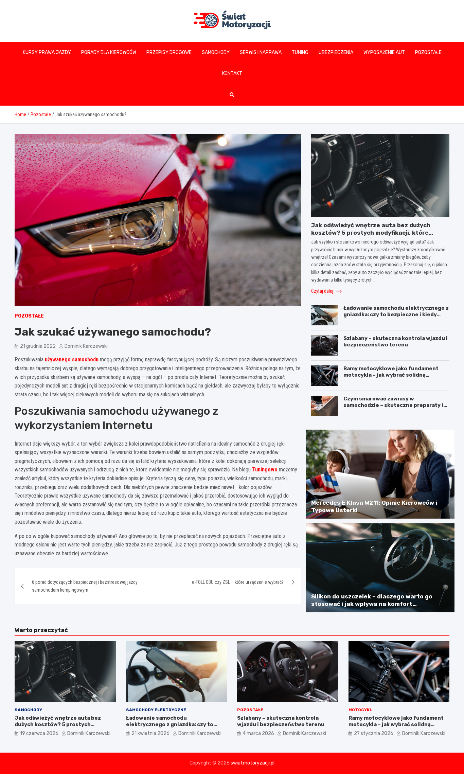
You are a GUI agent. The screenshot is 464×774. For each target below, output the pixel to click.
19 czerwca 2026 (39, 733)
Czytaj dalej (322, 291)
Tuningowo (265, 469)
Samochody (216, 52)
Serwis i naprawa (261, 52)
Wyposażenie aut (384, 52)
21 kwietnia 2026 (150, 733)
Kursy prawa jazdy (47, 52)
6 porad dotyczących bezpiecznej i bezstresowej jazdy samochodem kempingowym (85, 585)
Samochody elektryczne (156, 709)
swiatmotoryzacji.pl (252, 763)
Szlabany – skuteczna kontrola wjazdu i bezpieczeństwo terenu (395, 341)
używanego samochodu (72, 359)
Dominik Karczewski (86, 346)
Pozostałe (428, 52)
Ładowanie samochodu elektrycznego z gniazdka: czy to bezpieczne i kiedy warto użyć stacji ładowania (396, 314)
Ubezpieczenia (336, 52)
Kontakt (232, 73)
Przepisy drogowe (169, 52)
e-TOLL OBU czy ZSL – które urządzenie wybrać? (238, 582)
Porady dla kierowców (108, 52)
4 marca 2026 (258, 733)
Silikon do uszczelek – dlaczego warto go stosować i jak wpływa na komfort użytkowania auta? (371, 604)
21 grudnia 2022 (38, 346)
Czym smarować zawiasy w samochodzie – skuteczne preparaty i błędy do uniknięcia (393, 405)
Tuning (300, 52)
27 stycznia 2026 (373, 733)
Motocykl (360, 709)
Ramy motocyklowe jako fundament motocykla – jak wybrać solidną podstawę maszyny (391, 375)
